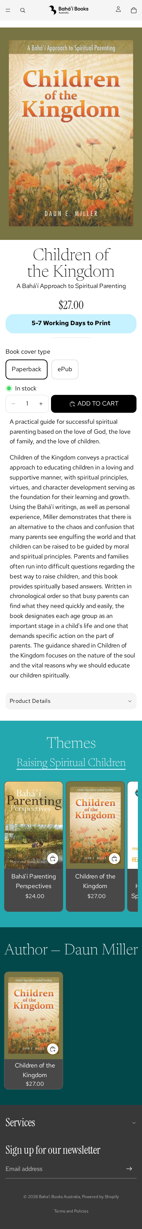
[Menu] (8, 10)
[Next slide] (124, 846)
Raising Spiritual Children (71, 763)
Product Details (30, 701)
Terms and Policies (71, 1211)
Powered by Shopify (100, 1196)
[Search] (22, 10)
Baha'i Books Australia (59, 1196)
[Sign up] (129, 1169)
